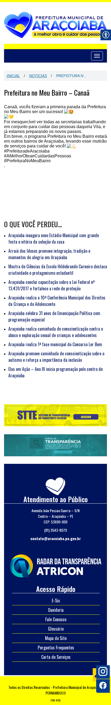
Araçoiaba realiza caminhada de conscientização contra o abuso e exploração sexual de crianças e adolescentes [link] (55, 332)
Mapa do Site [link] (56, 638)
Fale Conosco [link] (55, 619)
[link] (55, 565)
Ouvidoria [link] (56, 610)
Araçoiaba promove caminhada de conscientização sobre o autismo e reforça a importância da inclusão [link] (56, 356)
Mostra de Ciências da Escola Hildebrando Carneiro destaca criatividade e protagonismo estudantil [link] (57, 269)
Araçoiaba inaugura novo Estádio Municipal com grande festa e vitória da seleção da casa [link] (53, 238)
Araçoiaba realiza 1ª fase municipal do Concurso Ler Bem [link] (55, 344)
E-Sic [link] (56, 600)
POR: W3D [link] (55, 700)
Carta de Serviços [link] (56, 657)
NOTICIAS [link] (38, 76)
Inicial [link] (13, 76)
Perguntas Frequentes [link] (56, 647)
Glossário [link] (56, 629)
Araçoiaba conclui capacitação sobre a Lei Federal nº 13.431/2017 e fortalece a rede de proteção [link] (51, 285)
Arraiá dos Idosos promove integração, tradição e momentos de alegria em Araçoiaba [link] (49, 254)
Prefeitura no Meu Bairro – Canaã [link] (46, 92)
